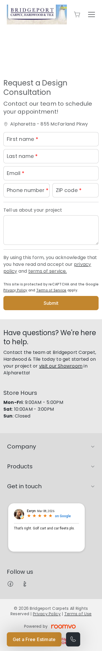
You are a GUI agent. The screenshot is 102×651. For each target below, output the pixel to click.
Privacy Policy (15, 290)
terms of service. (47, 271)
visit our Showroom (60, 366)
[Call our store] (73, 639)
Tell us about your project (32, 210)
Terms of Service (51, 290)
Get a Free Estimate (34, 639)
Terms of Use (78, 614)
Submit (51, 303)
